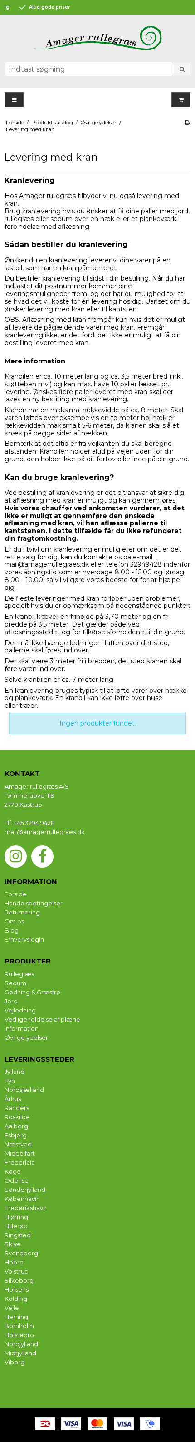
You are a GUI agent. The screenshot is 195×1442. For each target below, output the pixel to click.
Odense (17, 1180)
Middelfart (20, 1153)
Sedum (15, 983)
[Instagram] (16, 856)
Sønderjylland (25, 1189)
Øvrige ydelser (26, 1037)
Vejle (12, 1307)
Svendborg (21, 1253)
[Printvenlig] (187, 122)
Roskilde (17, 1117)
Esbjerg (16, 1135)
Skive (13, 1244)
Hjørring (16, 1216)
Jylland (14, 1071)
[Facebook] (42, 856)
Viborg (14, 1362)
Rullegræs (19, 974)
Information (22, 1028)
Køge (13, 1171)
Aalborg (16, 1126)
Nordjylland (21, 1344)
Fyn (10, 1080)
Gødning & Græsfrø (32, 992)
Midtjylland (20, 1353)
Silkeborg (19, 1280)
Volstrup (17, 1271)
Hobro (14, 1262)
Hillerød (16, 1226)
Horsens (17, 1289)
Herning (16, 1316)
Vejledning (20, 1010)
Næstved (18, 1144)
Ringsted (18, 1235)
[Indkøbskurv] (180, 99)
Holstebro (19, 1334)
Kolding (16, 1298)
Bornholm (19, 1325)
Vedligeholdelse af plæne (42, 1019)
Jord (11, 1001)
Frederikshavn (26, 1207)
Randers (17, 1107)
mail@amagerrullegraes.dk (47, 564)
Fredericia (20, 1162)
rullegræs (20, 219)
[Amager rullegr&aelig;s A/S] (97, 38)
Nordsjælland (24, 1089)
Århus (13, 1098)
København (22, 1198)
